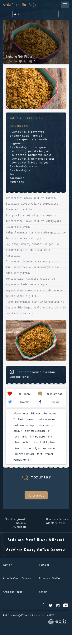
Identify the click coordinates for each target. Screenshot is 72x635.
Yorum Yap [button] (36, 495)
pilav (16, 448)
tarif (39, 454)
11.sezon (29, 419)
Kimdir (43, 591)
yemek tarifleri (22, 459)
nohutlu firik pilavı (44, 442)
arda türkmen (46, 419)
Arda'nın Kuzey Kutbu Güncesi (36, 549)
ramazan (49, 448)
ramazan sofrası (23, 454)
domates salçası (35, 430)
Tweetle (24, 402)
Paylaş (55, 402)
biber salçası (45, 425)
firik (24, 436)
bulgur (17, 430)
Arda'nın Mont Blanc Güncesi (36, 539)
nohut (26, 442)
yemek (49, 454)
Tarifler (7, 565)
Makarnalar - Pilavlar (26, 413)
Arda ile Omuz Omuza (17, 578)
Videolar (44, 565)
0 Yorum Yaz (54, 394)
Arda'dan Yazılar (13, 591)
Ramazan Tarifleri (50, 578)
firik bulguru (37, 436)
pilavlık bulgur (31, 448)
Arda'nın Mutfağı (20, 5)
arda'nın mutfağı (23, 425)
